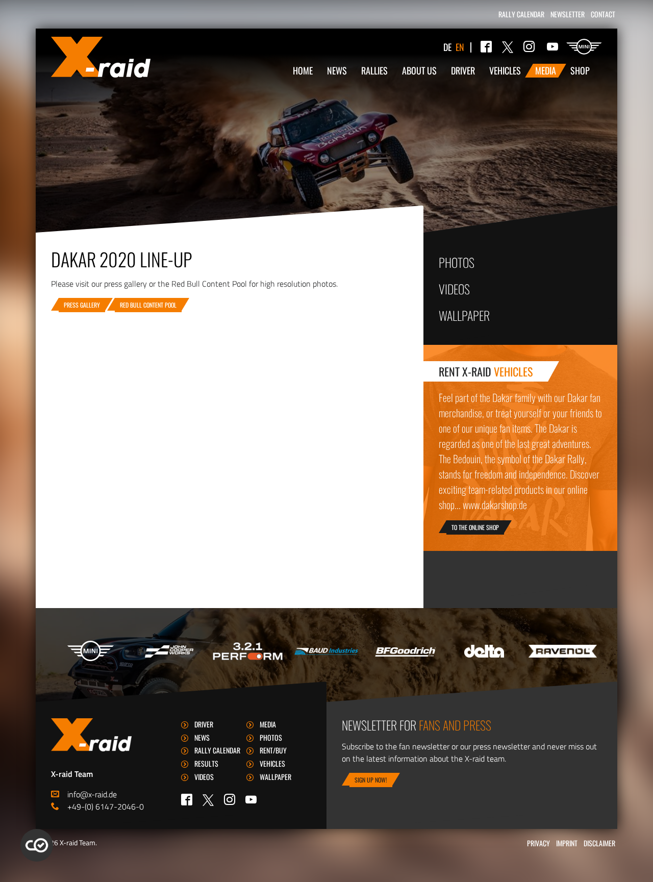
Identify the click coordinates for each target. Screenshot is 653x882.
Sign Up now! (371, 779)
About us (419, 70)
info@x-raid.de (92, 794)
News (337, 70)
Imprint (566, 843)
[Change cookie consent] (36, 845)
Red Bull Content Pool (148, 304)
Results (206, 763)
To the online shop (475, 527)
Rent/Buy (273, 750)
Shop (580, 70)
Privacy (538, 843)
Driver (463, 70)
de (447, 47)
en (460, 47)
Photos (456, 262)
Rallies (374, 70)
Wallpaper (464, 315)
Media (545, 70)
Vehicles (505, 70)
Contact (603, 14)
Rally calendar (521, 14)
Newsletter (567, 14)
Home (303, 70)
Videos (454, 289)
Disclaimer (599, 843)
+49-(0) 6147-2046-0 (105, 806)
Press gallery (82, 304)
